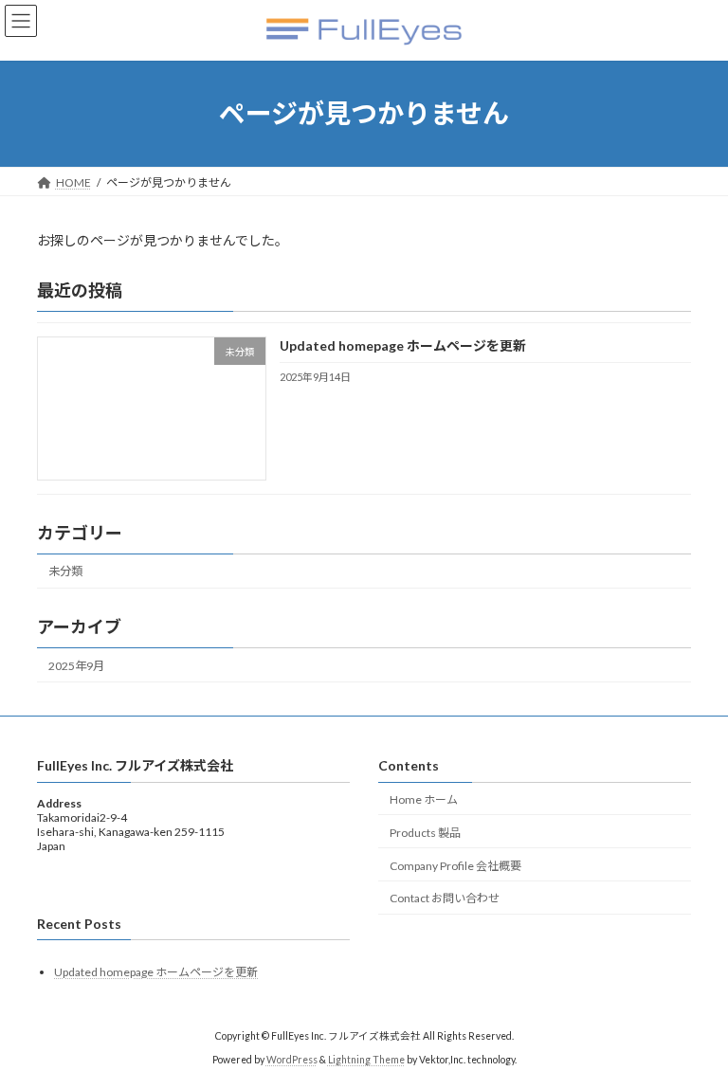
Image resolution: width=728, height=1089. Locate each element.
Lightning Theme (366, 1059)
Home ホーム (424, 799)
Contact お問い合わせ (445, 898)
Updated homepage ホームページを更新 (403, 345)
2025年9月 (76, 666)
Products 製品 (425, 833)
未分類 (65, 571)
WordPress (292, 1059)
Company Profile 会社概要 (455, 866)
